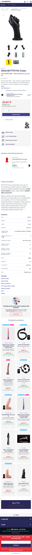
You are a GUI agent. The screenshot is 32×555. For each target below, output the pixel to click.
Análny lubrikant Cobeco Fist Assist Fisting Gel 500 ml (14, 95)
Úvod (2, 8)
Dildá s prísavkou (4, 9)
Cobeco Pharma (10, 93)
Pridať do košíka (16, 114)
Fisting (3, 293)
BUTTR (3, 68)
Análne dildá (23, 8)
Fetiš (2, 291)
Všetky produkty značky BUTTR (16, 506)
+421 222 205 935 (10, 311)
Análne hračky (15, 8)
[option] (16, 162)
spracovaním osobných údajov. (16, 550)
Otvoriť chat (16, 314)
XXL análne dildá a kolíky (8, 286)
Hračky (7, 8)
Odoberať (16, 545)
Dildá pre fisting (5, 288)
